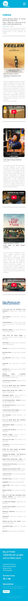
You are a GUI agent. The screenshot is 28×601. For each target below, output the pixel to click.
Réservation (5, 26)
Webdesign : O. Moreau (14, 598)
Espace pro (7, 568)
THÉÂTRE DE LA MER (13, 555)
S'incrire (6, 591)
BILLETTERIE (9, 552)
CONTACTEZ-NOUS (9, 564)
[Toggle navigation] (24, 4)
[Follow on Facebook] (4, 578)
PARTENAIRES (7, 570)
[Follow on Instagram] (7, 578)
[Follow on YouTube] (9, 578)
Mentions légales (9, 566)
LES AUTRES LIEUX (12, 558)
